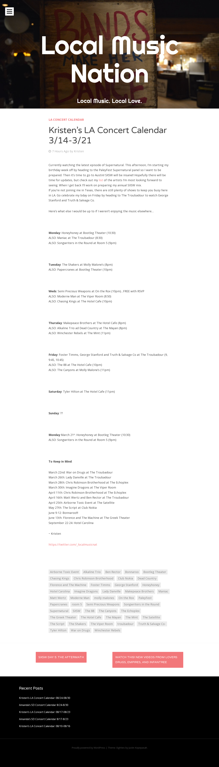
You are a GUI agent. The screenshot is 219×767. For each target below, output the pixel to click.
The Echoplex (130, 611)
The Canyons (107, 611)
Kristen (79, 151)
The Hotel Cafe (91, 617)
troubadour (125, 624)
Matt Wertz (58, 598)
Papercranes (58, 604)
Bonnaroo (132, 572)
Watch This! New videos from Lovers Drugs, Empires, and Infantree (146, 659)
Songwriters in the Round (141, 604)
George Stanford (126, 585)
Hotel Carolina (60, 591)
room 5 (77, 604)
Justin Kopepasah (138, 747)
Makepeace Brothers (139, 591)
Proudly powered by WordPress (88, 747)
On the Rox (126, 598)
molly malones (104, 598)
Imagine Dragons (86, 591)
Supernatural (59, 611)
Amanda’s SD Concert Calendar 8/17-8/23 (43, 719)
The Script (57, 624)
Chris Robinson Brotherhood (93, 578)
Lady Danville (111, 591)
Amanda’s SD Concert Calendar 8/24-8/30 (43, 705)
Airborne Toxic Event (64, 572)
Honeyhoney (150, 585)
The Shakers (77, 624)
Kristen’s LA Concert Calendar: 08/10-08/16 (44, 726)
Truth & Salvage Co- (152, 624)
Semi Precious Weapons (102, 604)
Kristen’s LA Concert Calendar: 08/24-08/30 (44, 698)
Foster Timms (100, 585)
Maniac (163, 591)
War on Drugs (80, 630)
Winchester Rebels (107, 630)
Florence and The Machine (68, 585)
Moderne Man (79, 598)
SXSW (76, 611)
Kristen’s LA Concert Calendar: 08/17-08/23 (44, 712)
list (101, 180)
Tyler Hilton (58, 630)
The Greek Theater (63, 617)
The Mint (131, 617)
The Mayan (113, 617)
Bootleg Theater (154, 572)
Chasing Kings (59, 578)
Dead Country (147, 578)
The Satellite (151, 617)
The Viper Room (102, 624)
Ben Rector (113, 572)
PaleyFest (145, 598)
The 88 (89, 611)
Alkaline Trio (92, 572)
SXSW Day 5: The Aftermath (61, 657)
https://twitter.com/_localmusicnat (73, 544)
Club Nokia (125, 578)
